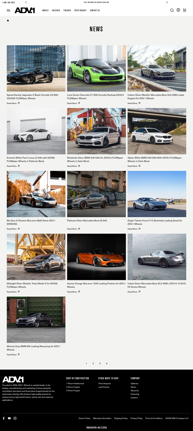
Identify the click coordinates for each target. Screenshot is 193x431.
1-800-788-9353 (8, 2)
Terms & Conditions (153, 418)
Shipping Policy (121, 418)
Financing (135, 394)
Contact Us (95, 10)
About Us (135, 390)
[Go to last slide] (26, 2)
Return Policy (84, 418)
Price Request (80, 10)
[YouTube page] (9, 418)
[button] (96, 427)
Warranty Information (102, 418)
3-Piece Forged (73, 390)
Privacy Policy (136, 418)
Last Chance (103, 387)
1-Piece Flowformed (75, 383)
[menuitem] (172, 10)
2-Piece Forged (73, 387)
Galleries (56, 10)
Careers (134, 397)
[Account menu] (178, 10)
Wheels (45, 10)
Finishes (67, 10)
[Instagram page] (15, 418)
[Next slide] (167, 2)
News (133, 387)
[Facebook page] (3, 418)
